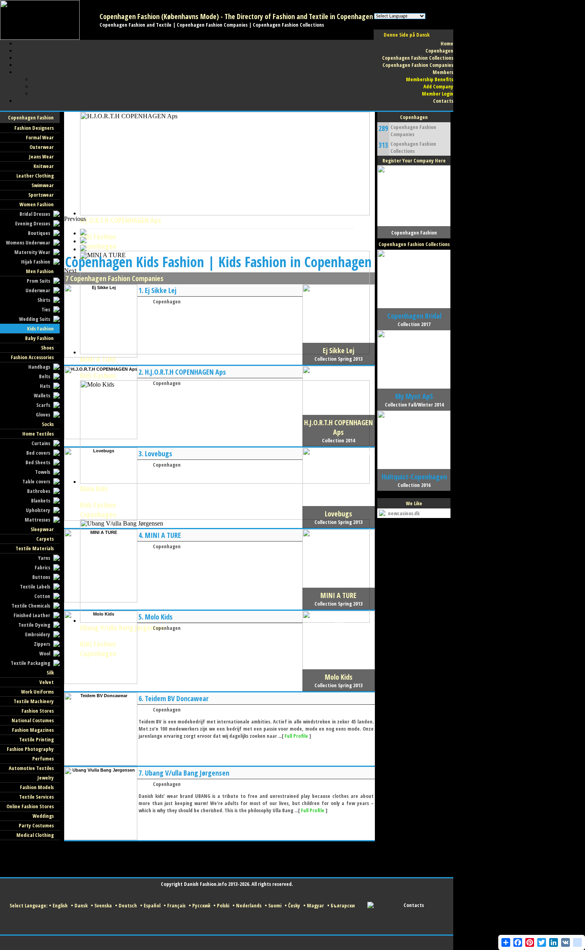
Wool (44, 653)
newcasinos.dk (403, 513)
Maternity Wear (32, 252)
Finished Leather (32, 615)
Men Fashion (40, 271)
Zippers (42, 643)
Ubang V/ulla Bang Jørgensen (187, 773)
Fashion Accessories (32, 357)
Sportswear (41, 194)
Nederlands (248, 905)
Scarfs (43, 405)
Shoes (47, 347)
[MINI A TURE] (100, 600)
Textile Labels (35, 586)
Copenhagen (167, 301)
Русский (201, 905)
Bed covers (38, 452)
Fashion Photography (30, 749)
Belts (44, 376)
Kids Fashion (40, 328)
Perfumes (43, 758)
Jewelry (45, 777)
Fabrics (42, 567)
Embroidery (37, 634)
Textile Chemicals (31, 605)
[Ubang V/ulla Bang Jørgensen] (100, 838)
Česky (294, 905)
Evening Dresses (32, 223)
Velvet (46, 682)
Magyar (315, 905)
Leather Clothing (35, 175)
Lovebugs (158, 453)
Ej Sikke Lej (160, 290)
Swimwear (42, 185)
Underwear (37, 290)
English (60, 905)
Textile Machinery (34, 701)
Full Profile (296, 735)
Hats (45, 385)
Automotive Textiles (31, 768)
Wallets (42, 395)
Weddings (43, 815)
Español (152, 905)
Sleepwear (42, 529)
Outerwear (41, 147)
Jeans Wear (41, 156)
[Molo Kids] (100, 682)
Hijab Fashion (35, 261)
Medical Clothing (35, 835)
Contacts (414, 905)
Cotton (42, 596)
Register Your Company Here (414, 160)
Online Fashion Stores (30, 806)
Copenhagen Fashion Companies (413, 130)
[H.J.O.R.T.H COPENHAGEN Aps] (100, 437)
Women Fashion (37, 204)
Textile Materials (35, 548)
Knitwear (43, 166)
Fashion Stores (37, 710)
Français (176, 905)
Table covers (36, 481)
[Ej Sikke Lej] (100, 356)
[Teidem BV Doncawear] (100, 764)
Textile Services (36, 796)
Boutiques (39, 233)
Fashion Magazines (33, 729)
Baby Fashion (39, 338)
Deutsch (128, 905)
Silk (50, 672)
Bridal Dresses (35, 213)
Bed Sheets (37, 462)
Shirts (43, 299)
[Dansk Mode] (40, 38)
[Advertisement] (209, 233)
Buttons (41, 577)
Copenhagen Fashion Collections (413, 147)
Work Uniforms (37, 691)
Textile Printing (36, 739)
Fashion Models (37, 787)
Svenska (103, 905)
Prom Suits (38, 280)
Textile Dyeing (34, 624)
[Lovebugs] (100, 519)
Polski (223, 905)
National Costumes (33, 720)
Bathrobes (38, 491)
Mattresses (37, 519)
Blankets (40, 500)
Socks (48, 424)
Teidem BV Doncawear (177, 698)
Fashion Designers (34, 127)
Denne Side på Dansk (406, 34)
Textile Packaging (30, 663)
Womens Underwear (28, 242)
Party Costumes (36, 825)
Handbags (39, 366)
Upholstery (38, 510)
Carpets (45, 538)
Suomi (274, 905)
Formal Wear (40, 137)
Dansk (81, 905)
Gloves (43, 414)
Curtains (40, 443)
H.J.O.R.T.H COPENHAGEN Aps (185, 372)
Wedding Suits (34, 319)
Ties (45, 309)
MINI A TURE (98, 359)
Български (343, 905)
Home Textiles (38, 433)
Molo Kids (159, 617)
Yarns (44, 557)
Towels (42, 471)
